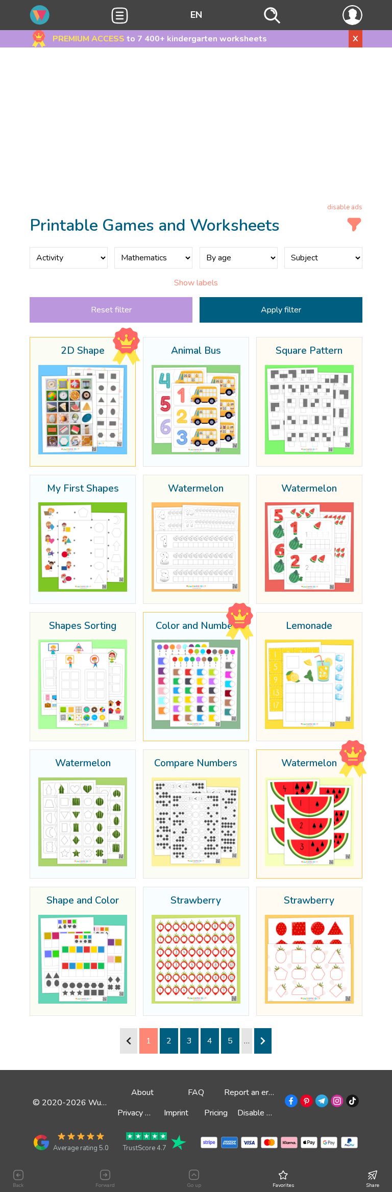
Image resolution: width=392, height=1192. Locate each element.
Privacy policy (141, 1112)
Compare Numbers (195, 763)
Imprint (176, 1112)
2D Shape (83, 351)
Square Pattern (309, 351)
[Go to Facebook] (290, 1102)
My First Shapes (83, 489)
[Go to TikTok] (351, 1102)
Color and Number (196, 626)
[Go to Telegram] (320, 1102)
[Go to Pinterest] (305, 1102)
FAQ (196, 1092)
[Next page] (263, 1041)
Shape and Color (82, 901)
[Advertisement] (196, 127)
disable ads (344, 207)
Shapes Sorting (82, 626)
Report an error (251, 1092)
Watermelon (196, 489)
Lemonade (309, 626)
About (142, 1092)
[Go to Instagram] (336, 1102)
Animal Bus (196, 351)
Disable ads (258, 1112)
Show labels (196, 282)
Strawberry (195, 901)
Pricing (216, 1112)
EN (196, 15)
